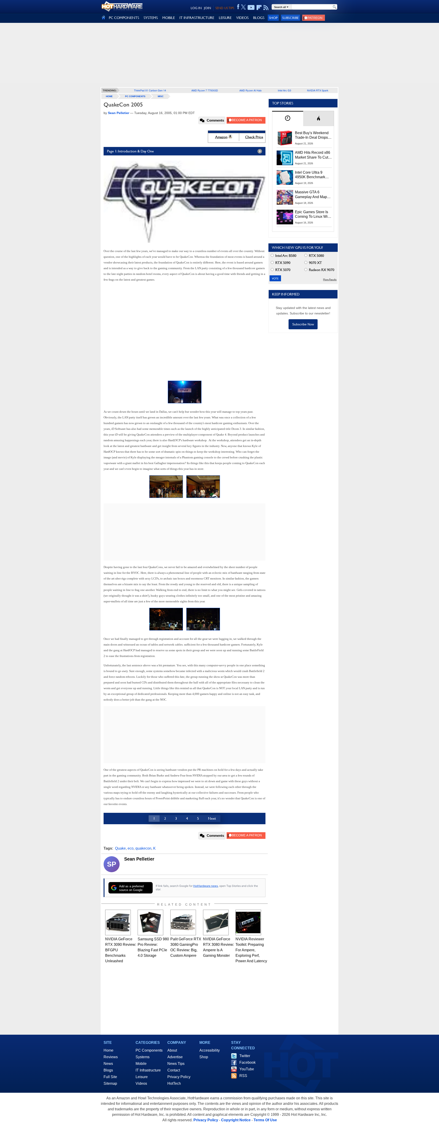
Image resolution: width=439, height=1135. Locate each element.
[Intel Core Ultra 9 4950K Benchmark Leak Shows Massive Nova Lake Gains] (285, 177)
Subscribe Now (303, 324)
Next (212, 818)
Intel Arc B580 (285, 255)
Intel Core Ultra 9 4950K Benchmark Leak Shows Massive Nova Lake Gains (312, 175)
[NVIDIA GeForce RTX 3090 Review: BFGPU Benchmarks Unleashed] (118, 922)
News (108, 1064)
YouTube (246, 1069)
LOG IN (196, 8)
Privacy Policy (178, 1077)
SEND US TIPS (224, 8)
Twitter (244, 1056)
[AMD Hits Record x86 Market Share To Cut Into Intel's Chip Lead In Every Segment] (285, 157)
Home (108, 1050)
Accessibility (209, 1050)
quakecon (143, 848)
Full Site (110, 1077)
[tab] (287, 118)
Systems (143, 1057)
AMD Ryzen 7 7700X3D (204, 90)
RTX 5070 (282, 270)
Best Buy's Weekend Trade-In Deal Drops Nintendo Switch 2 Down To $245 (312, 135)
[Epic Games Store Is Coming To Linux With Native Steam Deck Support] (285, 217)
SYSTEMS (151, 18)
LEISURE (225, 18)
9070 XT (315, 262)
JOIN (207, 8)
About (172, 1050)
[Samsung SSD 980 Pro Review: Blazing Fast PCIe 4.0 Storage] (150, 922)
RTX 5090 (282, 262)
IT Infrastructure (148, 1070)
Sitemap (110, 1083)
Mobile (141, 1064)
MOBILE (168, 18)
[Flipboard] (259, 7)
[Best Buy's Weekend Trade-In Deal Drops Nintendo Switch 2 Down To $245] (285, 138)
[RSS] (266, 7)
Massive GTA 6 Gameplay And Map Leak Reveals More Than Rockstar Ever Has (311, 194)
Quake (120, 848)
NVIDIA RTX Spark (317, 90)
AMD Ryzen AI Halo (250, 90)
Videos (141, 1083)
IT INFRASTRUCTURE (196, 18)
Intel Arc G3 (284, 90)
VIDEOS (242, 18)
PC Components (135, 96)
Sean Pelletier (139, 858)
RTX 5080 (316, 255)
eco (131, 848)
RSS (243, 1076)
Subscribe (290, 18)
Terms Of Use (265, 1120)
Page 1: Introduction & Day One (130, 151)
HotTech (174, 1083)
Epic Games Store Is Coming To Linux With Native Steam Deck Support (313, 214)
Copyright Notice (236, 1120)
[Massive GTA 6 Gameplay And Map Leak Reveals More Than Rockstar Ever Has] (285, 197)
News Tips (176, 1064)
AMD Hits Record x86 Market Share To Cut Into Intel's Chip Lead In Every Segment (312, 155)
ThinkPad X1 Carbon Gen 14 (150, 90)
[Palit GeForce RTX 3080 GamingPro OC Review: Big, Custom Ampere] (183, 922)
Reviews (111, 1057)
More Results (330, 279)
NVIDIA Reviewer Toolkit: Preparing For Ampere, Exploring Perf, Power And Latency (251, 950)
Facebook (247, 1062)
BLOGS (258, 18)
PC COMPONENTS (124, 18)
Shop (273, 18)
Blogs (108, 1070)
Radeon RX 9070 (321, 270)
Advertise (175, 1057)
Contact (173, 1070)
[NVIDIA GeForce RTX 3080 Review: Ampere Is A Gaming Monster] (215, 922)
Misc (160, 96)
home (109, 96)
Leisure (142, 1077)
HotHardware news (205, 886)
